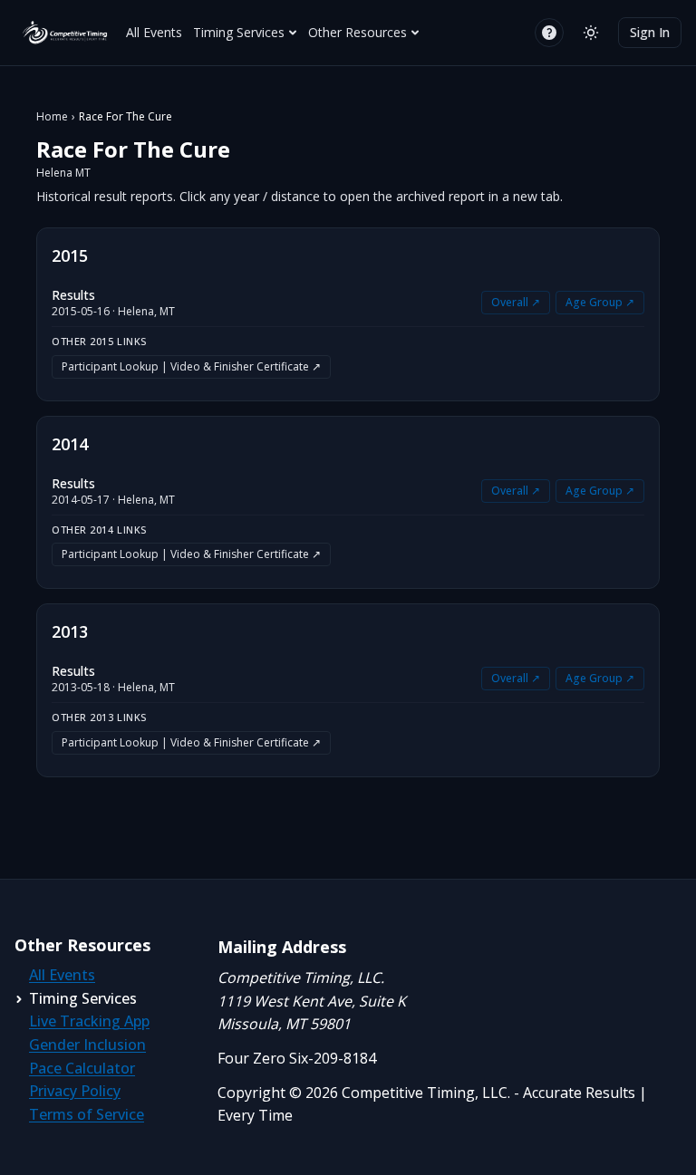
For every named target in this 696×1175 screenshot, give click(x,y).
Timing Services (239, 32)
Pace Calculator (82, 1068)
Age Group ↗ (600, 302)
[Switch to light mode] (591, 32)
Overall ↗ (515, 302)
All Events (154, 32)
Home (52, 117)
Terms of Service (86, 1114)
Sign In (650, 32)
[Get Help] (549, 32)
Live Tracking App (89, 1021)
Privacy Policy (75, 1091)
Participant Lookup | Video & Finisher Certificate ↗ (191, 366)
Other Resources (357, 32)
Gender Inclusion (87, 1045)
